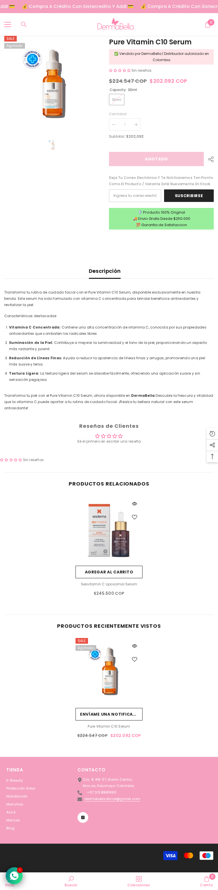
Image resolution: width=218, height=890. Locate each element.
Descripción (105, 270)
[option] (52, 84)
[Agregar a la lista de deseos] (134, 517)
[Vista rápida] (134, 504)
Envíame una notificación (111, 714)
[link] (70, 881)
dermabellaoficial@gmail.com (112, 798)
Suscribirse (189, 196)
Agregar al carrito (109, 572)
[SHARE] (209, 159)
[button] (120, 70)
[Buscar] (23, 24)
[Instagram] (82, 817)
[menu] (7, 24)
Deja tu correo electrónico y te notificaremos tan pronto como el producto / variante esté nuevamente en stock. (161, 180)
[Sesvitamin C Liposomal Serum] (109, 529)
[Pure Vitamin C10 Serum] (109, 671)
